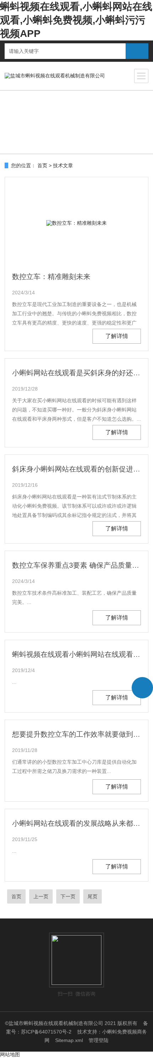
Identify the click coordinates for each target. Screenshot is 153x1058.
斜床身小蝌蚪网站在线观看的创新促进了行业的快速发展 (76, 469)
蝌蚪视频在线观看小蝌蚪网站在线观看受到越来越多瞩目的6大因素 (76, 654)
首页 (42, 165)
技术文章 (63, 165)
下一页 (67, 896)
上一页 (40, 896)
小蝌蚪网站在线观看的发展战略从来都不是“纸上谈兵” (76, 823)
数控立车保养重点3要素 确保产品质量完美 (76, 565)
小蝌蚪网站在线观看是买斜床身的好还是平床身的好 (76, 373)
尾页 (92, 896)
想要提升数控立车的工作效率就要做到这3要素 (76, 734)
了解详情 (116, 336)
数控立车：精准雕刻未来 (51, 276)
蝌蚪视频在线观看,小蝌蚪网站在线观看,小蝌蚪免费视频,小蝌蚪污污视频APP (76, 20)
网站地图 (10, 1054)
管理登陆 (99, 1040)
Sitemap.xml (69, 1040)
